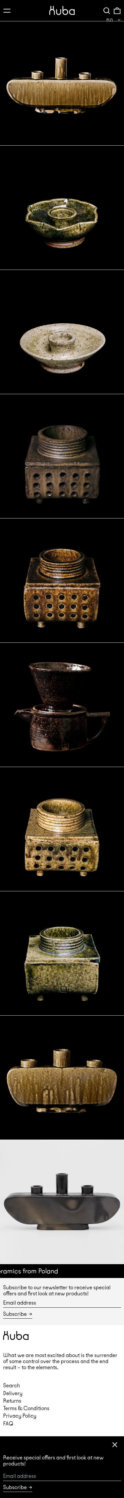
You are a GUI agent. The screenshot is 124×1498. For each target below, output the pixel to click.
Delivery (12, 1393)
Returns (12, 1400)
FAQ (8, 1423)
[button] (106, 10)
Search (11, 1385)
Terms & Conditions (26, 1408)
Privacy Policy (19, 1415)
